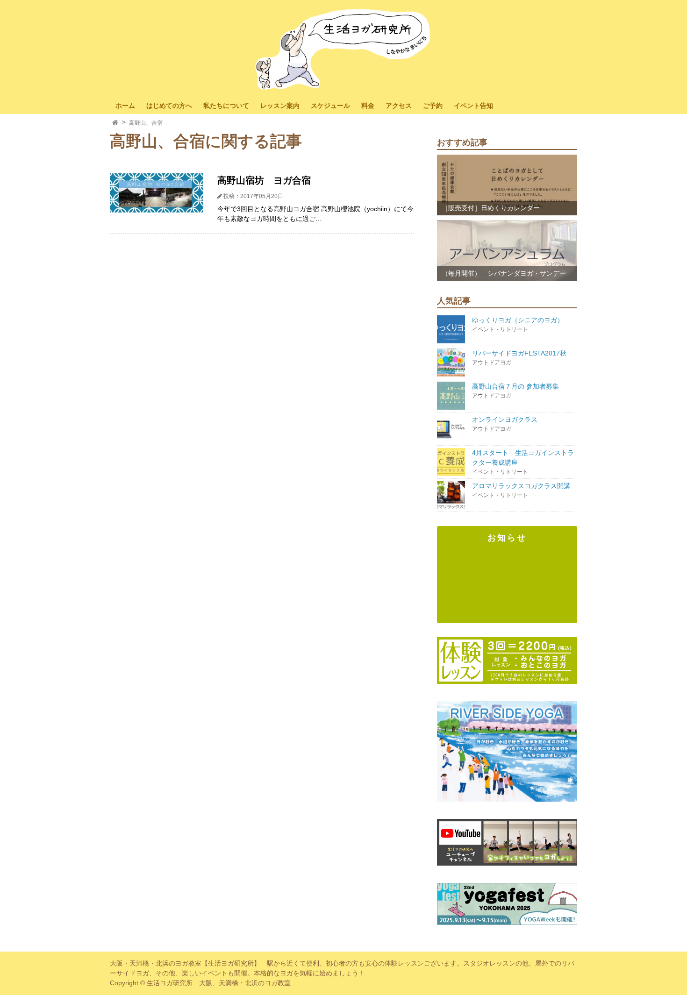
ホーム (125, 105)
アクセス (399, 105)
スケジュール (330, 105)
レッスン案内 (280, 105)
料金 (367, 105)
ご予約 (433, 105)
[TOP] (115, 122)
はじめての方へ (169, 105)
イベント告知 (473, 105)
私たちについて (226, 105)
